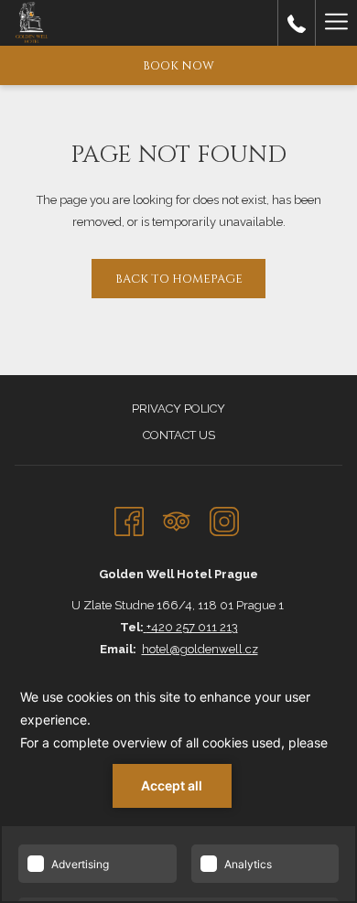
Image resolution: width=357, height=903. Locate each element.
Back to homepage (179, 279)
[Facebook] (129, 519)
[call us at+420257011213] (296, 22)
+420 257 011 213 (192, 627)
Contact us (179, 435)
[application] (178, 784)
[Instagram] (224, 519)
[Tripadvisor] (176, 519)
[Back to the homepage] (31, 23)
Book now (178, 66)
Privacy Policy (178, 408)
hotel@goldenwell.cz (200, 649)
